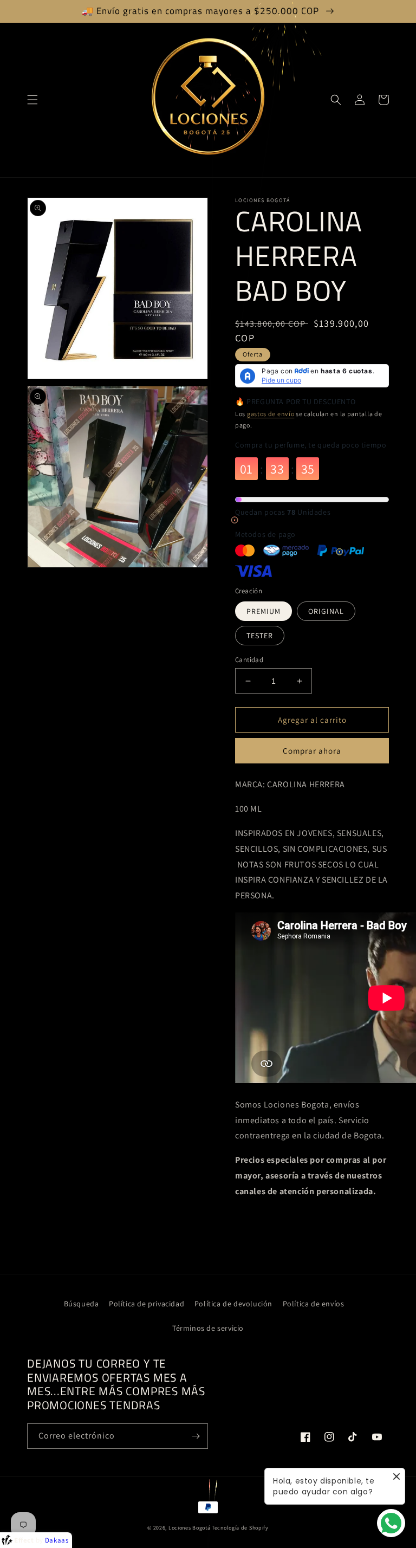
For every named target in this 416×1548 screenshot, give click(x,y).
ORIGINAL (326, 611)
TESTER (259, 635)
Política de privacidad (146, 1304)
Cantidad (249, 659)
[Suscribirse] (195, 1436)
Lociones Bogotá (190, 1527)
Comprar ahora (312, 751)
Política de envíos (313, 1304)
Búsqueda (81, 1304)
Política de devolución (233, 1304)
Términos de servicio (208, 1328)
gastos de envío (271, 414)
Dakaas (57, 1540)
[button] (32, 100)
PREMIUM (263, 611)
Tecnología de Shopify (240, 1527)
